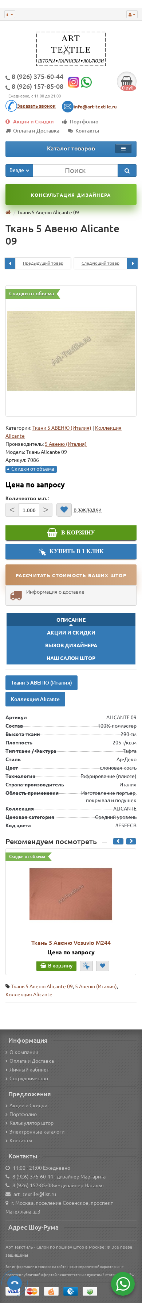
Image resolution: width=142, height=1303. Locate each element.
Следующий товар (100, 263)
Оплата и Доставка (36, 131)
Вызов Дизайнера (71, 645)
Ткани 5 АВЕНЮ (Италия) (61, 428)
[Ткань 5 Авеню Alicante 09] (71, 351)
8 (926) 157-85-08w (34, 1185)
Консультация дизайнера (71, 195)
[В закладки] (64, 510)
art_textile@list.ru (34, 1194)
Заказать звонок (36, 105)
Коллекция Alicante (35, 699)
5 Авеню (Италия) (96, 986)
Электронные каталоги (36, 1132)
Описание (71, 620)
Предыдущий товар (43, 263)
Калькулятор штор (31, 1123)
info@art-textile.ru (95, 106)
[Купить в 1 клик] (86, 966)
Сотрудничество (28, 1078)
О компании (23, 1052)
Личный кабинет (29, 1070)
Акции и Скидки (33, 121)
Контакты (87, 131)
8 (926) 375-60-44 (32, 1177)
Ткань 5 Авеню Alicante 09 (42, 986)
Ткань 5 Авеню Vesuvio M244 (71, 942)
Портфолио (84, 121)
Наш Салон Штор (71, 658)
